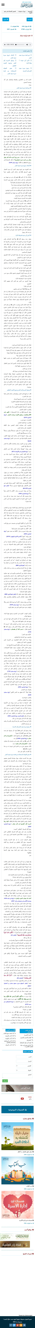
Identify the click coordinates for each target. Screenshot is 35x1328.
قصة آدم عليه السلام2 (26, 1042)
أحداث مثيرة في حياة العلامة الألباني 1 (26, 1046)
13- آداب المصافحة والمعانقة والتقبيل (10, 1041)
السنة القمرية (28, 1035)
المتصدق (29, 1040)
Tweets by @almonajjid (25, 1315)
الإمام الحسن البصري (26, 1037)
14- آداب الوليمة (9, 1038)
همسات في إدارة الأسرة (25, 1220)
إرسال (5, 1081)
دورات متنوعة (21, 11)
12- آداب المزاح (10, 1045)
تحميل (5, 19)
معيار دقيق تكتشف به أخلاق (25, 1151)
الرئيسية (30, 11)
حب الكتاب (29, 1186)
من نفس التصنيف (28, 1031)
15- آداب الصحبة (9, 1036)
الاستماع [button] (30, 19)
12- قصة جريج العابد (9, 1033)
